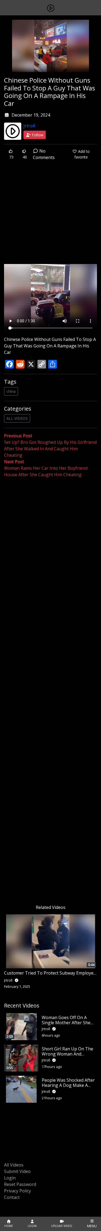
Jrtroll (29, 126)
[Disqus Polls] (50, 548)
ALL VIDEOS (17, 418)
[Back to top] (17, 1199)
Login (10, 1178)
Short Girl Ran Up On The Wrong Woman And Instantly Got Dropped (67, 1054)
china (11, 391)
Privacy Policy (17, 1191)
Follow (37, 134)
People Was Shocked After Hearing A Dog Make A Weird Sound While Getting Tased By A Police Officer (69, 1088)
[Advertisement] (50, 216)
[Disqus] (50, 689)
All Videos (13, 1165)
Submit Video (17, 1171)
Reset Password (20, 1184)
